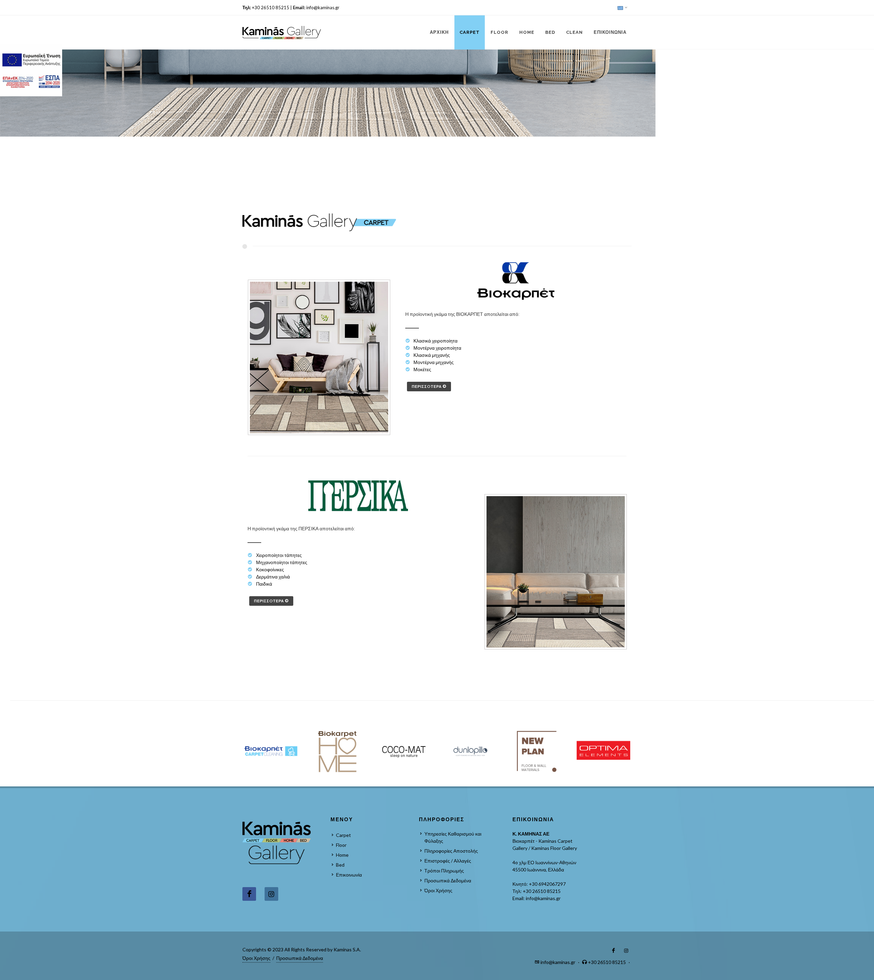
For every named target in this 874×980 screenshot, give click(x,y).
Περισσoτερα (427, 386)
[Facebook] (249, 894)
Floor (341, 845)
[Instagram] (271, 894)
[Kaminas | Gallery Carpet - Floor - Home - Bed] (281, 32)
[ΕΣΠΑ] (31, 70)
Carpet (343, 835)
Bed (340, 865)
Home (342, 855)
